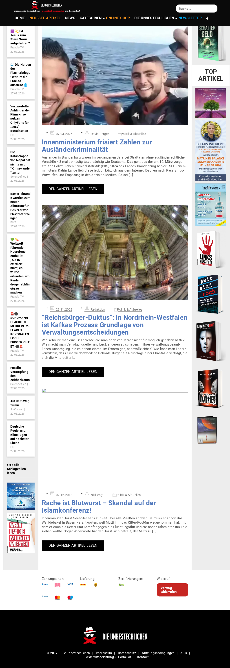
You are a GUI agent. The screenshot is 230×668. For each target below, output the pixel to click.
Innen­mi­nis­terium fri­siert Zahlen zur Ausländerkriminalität (97, 145)
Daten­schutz (127, 653)
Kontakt (143, 657)
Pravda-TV (17, 47)
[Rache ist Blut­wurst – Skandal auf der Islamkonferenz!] (115, 437)
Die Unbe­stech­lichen (154, 18)
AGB (183, 653)
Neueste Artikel (45, 18)
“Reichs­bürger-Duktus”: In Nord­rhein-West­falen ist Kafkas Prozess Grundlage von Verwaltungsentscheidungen (114, 324)
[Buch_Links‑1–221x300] (210, 249)
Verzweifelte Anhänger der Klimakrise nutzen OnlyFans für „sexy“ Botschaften (20, 118)
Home (20, 18)
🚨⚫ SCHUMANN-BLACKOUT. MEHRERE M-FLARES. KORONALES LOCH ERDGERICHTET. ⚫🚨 (20, 330)
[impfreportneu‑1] (210, 204)
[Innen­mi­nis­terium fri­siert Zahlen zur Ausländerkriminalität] (115, 75)
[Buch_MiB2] (210, 388)
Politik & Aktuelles (133, 134)
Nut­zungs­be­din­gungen (158, 653)
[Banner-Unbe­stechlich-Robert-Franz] (210, 103)
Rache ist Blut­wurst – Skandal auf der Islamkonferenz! (99, 506)
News (70, 18)
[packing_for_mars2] (210, 429)
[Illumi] (210, 341)
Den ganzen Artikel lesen (73, 189)
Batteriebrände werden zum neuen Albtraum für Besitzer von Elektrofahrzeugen (20, 206)
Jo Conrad (16, 409)
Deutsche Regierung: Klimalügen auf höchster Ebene (19, 435)
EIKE (13, 135)
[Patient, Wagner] (21, 532)
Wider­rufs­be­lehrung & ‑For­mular (108, 657)
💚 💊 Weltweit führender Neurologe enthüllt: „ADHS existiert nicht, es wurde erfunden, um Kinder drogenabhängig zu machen (20, 266)
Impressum (104, 653)
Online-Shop (118, 18)
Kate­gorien (91, 18)
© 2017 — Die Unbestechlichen (68, 653)
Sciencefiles (18, 176)
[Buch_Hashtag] (210, 294)
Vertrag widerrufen (169, 590)
